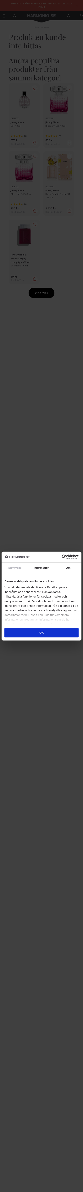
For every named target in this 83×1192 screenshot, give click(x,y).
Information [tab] (41, 567)
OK (41, 632)
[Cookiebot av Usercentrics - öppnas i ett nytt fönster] (62, 557)
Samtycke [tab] (15, 567)
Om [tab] (68, 567)
